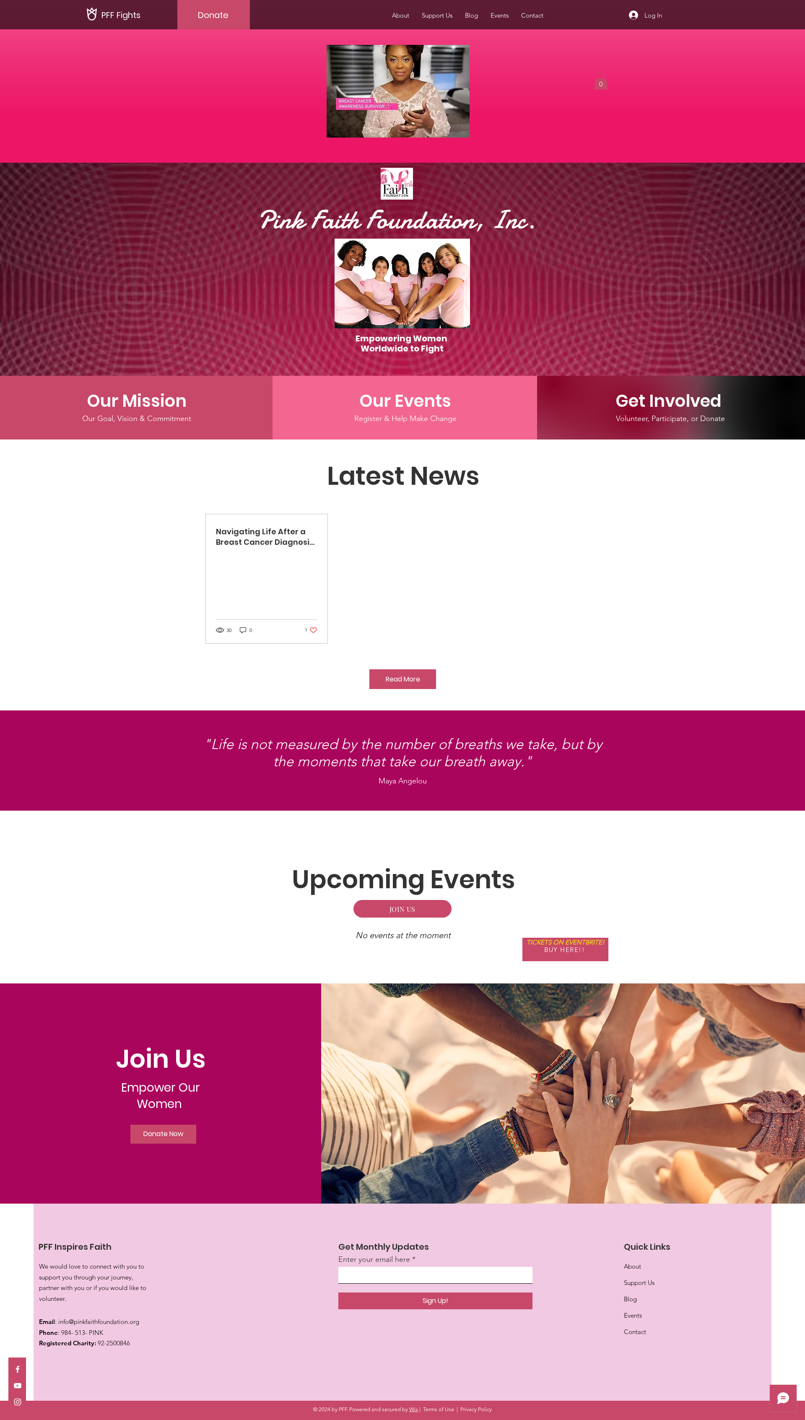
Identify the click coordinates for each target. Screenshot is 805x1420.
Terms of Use (438, 1409)
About (632, 1266)
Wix (413, 1409)
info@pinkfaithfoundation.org (98, 1322)
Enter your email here (374, 1259)
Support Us (639, 1283)
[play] (449, 130)
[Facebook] (17, 1369)
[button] (398, 91)
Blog (630, 1299)
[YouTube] (17, 1385)
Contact (635, 1332)
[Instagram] (17, 1402)
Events (633, 1315)
